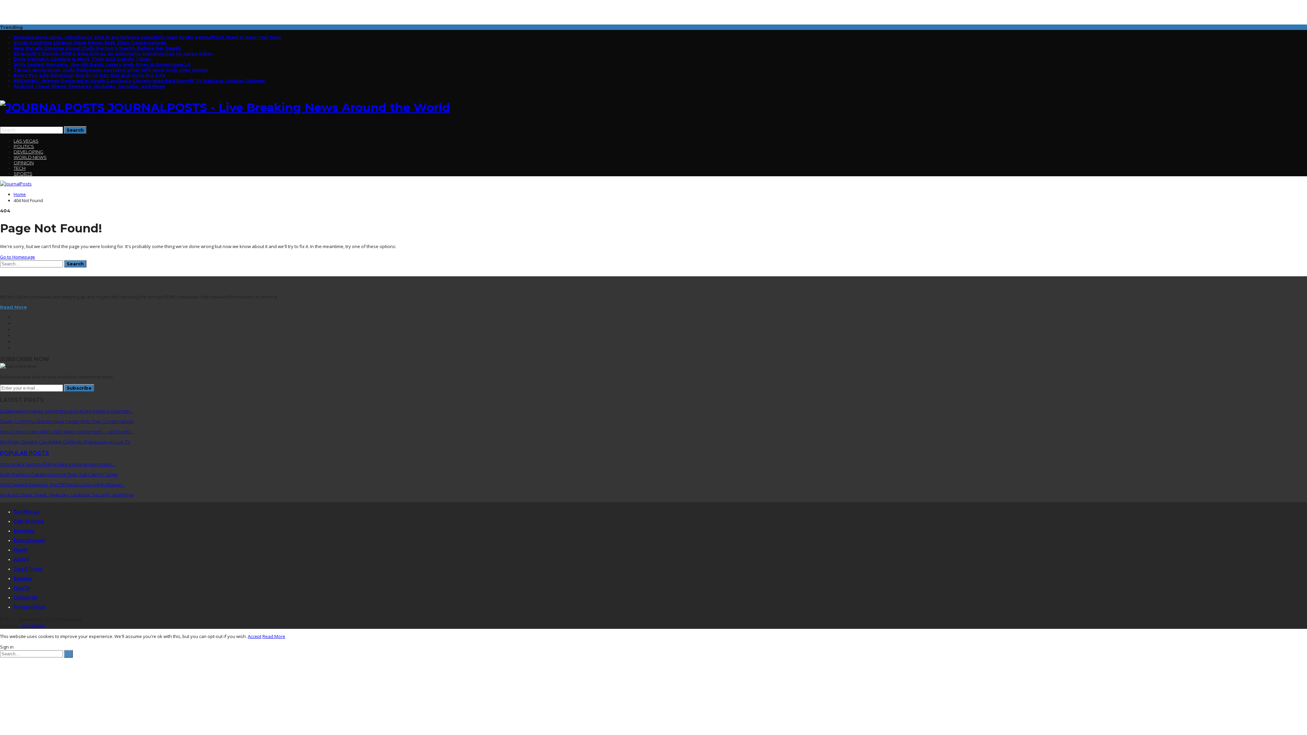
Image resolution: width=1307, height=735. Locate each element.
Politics (24, 146)
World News (30, 157)
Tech (20, 168)
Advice (21, 559)
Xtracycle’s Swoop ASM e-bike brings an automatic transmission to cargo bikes (113, 53)
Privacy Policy (29, 607)
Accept (254, 636)
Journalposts (32, 625)
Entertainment (29, 540)
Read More (13, 307)
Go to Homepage (17, 257)
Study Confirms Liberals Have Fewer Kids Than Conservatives (90, 42)
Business (24, 531)
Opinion (24, 162)
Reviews (23, 578)
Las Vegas (26, 141)
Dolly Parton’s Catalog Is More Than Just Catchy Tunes (82, 59)
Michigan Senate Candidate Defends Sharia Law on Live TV (65, 441)
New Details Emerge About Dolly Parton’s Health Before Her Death (97, 48)
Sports (23, 173)
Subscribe (79, 388)
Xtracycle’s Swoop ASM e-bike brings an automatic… (58, 464)
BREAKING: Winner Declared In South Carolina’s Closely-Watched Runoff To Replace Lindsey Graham (139, 80)
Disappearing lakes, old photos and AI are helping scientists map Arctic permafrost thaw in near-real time (147, 37)
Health (21, 550)
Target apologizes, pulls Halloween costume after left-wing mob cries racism (111, 69)
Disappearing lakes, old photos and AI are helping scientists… (66, 411)
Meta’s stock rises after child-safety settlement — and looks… (66, 431)
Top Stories (26, 511)
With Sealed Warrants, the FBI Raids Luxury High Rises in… (62, 484)
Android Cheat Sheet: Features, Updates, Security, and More (89, 86)
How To (22, 588)
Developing (28, 151)
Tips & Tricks (28, 569)
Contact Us (25, 597)
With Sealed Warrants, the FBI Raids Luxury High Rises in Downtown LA (102, 64)
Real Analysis (29, 521)
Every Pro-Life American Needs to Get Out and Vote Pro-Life (89, 75)
